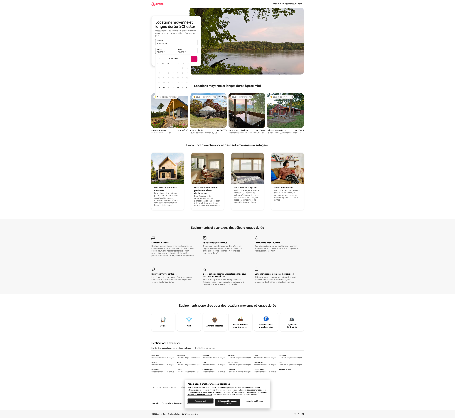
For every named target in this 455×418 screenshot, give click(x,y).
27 (173, 88)
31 (159, 92)
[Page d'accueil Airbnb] (157, 3)
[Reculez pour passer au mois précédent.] (159, 58)
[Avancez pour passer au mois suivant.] (187, 58)
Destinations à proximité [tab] (205, 348)
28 (178, 88)
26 (168, 88)
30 (187, 88)
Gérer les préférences (254, 401)
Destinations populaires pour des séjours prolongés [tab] (171, 348)
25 (164, 88)
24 (159, 88)
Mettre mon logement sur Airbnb (287, 3)
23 (187, 83)
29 (182, 88)
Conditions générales (190, 414)
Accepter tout (200, 401)
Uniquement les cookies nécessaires (227, 402)
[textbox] (166, 51)
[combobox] (176, 43)
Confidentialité (174, 414)
